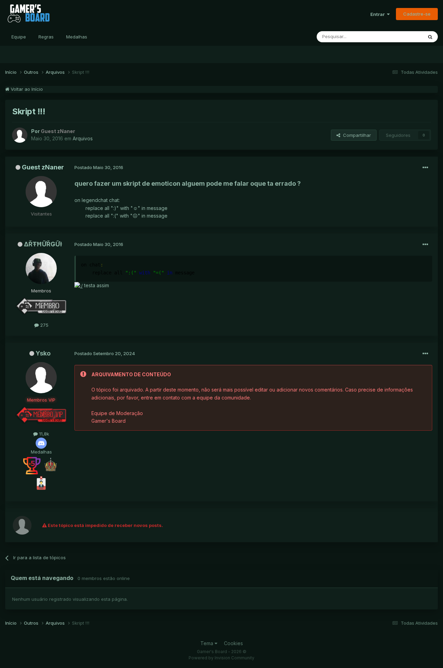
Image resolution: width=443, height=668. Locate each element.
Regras (46, 36)
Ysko (43, 353)
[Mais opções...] (425, 168)
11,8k (43, 434)
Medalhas (76, 36)
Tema (207, 643)
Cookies (233, 643)
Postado (98, 167)
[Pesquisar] (430, 36)
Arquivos (83, 138)
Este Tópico (401, 36)
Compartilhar (355, 135)
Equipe (18, 36)
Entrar (378, 14)
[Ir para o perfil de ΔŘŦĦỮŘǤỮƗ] (41, 268)
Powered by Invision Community (221, 657)
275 (43, 325)
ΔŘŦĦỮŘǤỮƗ (43, 244)
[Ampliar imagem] (78, 285)
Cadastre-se (417, 14)
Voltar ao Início (26, 89)
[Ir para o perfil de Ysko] (41, 377)
